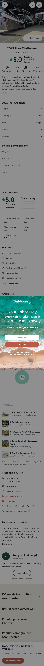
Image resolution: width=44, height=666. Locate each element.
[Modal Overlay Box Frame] (22, 333)
